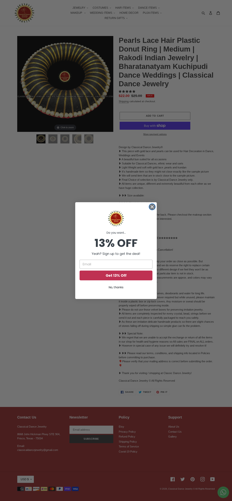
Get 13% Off (116, 275)
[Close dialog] (152, 207)
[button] (116, 218)
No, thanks (116, 287)
